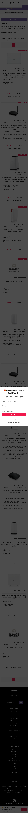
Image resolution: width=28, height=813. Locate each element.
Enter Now (14, 414)
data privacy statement (9, 408)
